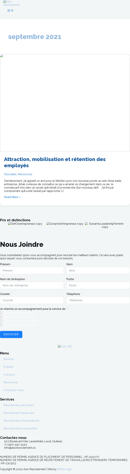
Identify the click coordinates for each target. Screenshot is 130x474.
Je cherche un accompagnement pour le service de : (33, 308)
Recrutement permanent (18, 405)
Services (8, 359)
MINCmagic (64, 469)
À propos (9, 374)
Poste (70, 279)
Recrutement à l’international (21, 420)
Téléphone (73, 294)
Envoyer (11, 334)
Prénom (5, 264)
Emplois (8, 366)
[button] (1, 225)
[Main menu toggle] (10, 10)
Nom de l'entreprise (12, 279)
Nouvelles (10, 174)
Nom (69, 264)
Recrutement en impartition (20, 428)
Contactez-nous (13, 390)
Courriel (5, 294)
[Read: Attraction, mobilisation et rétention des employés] (65, 150)
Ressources (25, 174)
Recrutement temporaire (18, 413)
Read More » (12, 197)
